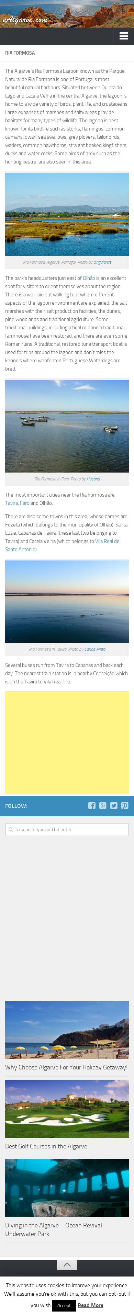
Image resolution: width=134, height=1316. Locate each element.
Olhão (89, 278)
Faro (25, 503)
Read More (90, 1305)
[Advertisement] (67, 742)
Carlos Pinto (94, 649)
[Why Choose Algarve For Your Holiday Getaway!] (67, 1030)
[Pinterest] (125, 806)
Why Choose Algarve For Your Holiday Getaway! (66, 1067)
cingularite (102, 262)
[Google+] (103, 806)
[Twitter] (114, 806)
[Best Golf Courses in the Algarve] (67, 1109)
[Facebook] (92, 806)
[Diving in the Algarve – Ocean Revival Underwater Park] (67, 1188)
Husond (93, 478)
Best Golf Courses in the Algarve (46, 1146)
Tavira (11, 503)
